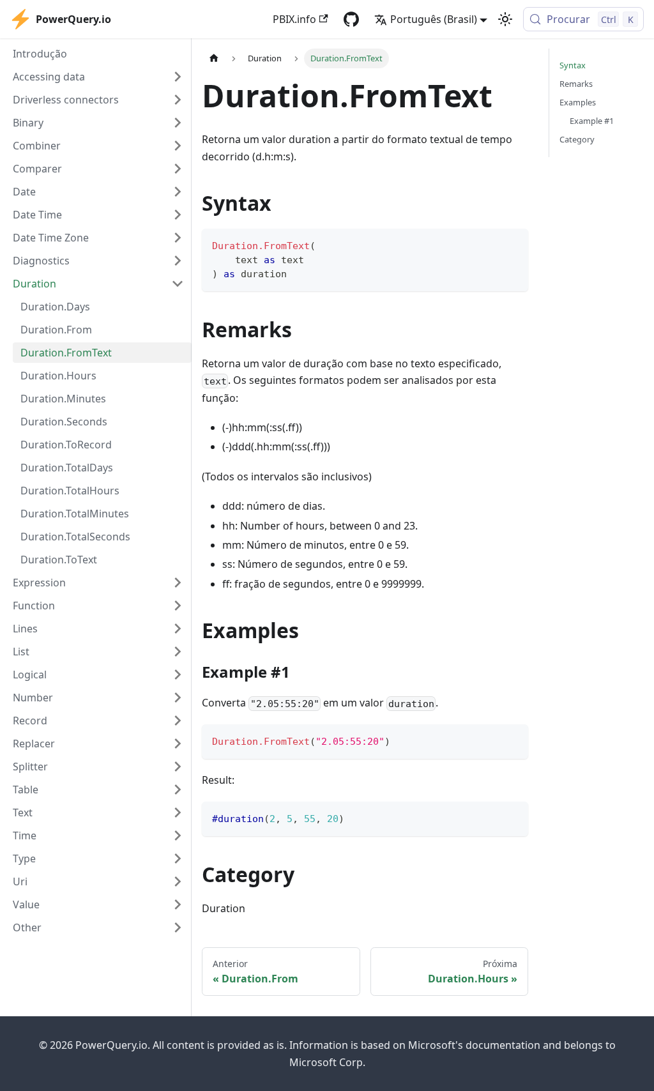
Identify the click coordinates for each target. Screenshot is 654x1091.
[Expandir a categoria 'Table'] (178, 789)
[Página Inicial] (214, 58)
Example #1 (592, 120)
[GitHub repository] (351, 19)
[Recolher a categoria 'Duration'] (178, 283)
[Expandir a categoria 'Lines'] (178, 628)
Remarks (576, 83)
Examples (577, 102)
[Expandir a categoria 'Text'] (178, 812)
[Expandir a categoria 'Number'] (178, 697)
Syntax (572, 65)
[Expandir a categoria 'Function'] (178, 605)
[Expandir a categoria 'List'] (178, 651)
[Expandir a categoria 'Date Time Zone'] (178, 237)
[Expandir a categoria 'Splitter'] (178, 766)
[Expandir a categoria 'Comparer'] (178, 168)
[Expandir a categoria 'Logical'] (178, 674)
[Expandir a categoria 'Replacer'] (178, 743)
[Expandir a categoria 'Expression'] (178, 582)
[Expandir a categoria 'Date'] (178, 191)
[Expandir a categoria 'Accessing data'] (178, 76)
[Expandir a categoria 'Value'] (178, 904)
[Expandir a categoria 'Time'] (178, 835)
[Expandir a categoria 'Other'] (178, 927)
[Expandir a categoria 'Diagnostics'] (178, 260)
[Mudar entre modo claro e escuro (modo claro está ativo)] (505, 19)
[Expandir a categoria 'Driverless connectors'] (178, 99)
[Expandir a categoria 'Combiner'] (178, 145)
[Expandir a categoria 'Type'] (178, 858)
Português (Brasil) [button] (433, 19)
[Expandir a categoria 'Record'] (178, 720)
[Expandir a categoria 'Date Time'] (178, 214)
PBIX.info (294, 19)
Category (577, 139)
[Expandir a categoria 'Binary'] (178, 122)
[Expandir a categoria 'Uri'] (178, 881)
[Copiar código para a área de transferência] (512, 244)
